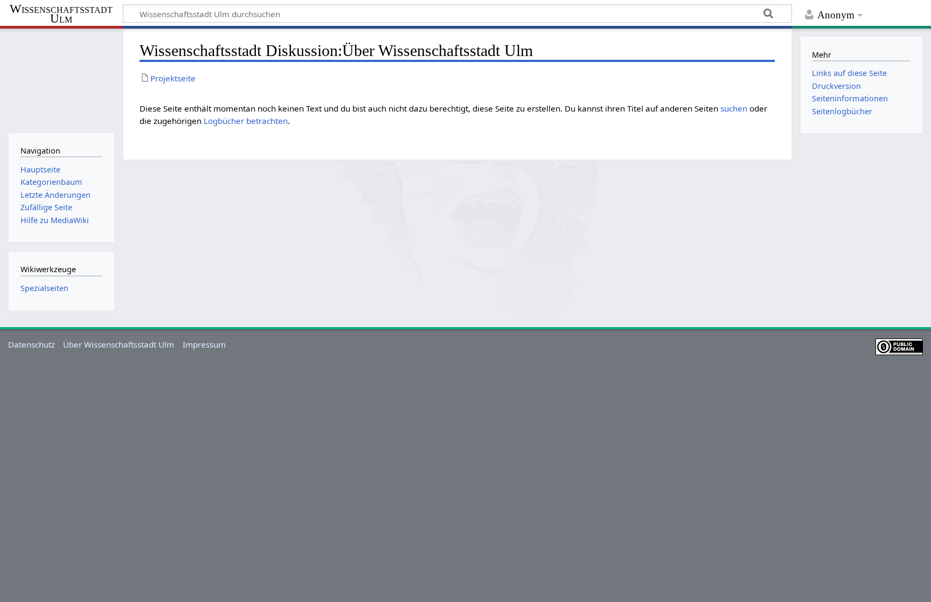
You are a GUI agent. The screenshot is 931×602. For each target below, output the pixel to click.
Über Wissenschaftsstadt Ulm (118, 344)
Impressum (204, 344)
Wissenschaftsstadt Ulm (61, 14)
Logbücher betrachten (246, 120)
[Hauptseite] (61, 79)
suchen (733, 108)
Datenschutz (31, 344)
